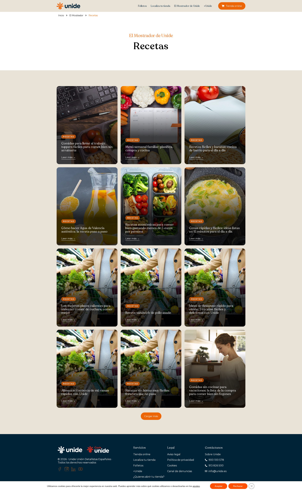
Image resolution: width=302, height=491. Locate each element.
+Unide (208, 6)
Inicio (61, 15)
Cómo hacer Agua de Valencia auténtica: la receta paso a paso (84, 230)
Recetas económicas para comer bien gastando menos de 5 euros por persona (149, 228)
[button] (151, 416)
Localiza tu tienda (160, 6)
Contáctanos (214, 448)
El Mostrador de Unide (187, 6)
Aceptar (218, 486)
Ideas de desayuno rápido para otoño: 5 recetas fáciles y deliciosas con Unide (211, 309)
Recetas (68, 136)
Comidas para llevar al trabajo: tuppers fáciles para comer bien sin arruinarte (86, 146)
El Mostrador (76, 15)
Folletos (142, 6)
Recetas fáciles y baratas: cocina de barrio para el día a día (213, 148)
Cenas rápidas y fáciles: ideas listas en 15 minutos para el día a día (214, 230)
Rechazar (238, 486)
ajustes (196, 486)
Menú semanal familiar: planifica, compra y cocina (149, 148)
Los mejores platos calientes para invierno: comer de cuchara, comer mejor (87, 309)
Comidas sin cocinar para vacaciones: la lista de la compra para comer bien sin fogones (212, 390)
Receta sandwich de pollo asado (148, 313)
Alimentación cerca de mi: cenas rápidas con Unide (85, 392)
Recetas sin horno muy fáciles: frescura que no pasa (147, 392)
